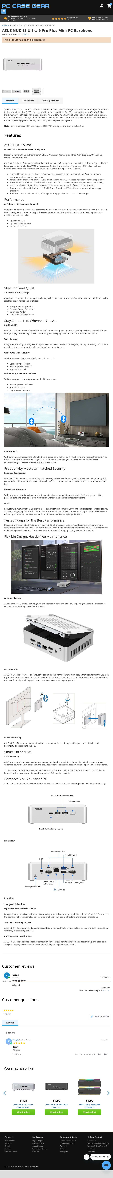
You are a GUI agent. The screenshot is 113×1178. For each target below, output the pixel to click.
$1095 (56, 1100)
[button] (18, 1054)
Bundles (8, 1149)
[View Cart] (108, 5)
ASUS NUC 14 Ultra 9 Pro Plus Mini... (23, 1106)
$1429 (23, 1100)
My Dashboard (38, 1143)
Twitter (62, 1149)
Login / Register (38, 1140)
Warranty (91, 1151)
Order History (37, 1146)
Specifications (28, 100)
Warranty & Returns (50, 100)
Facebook (63, 1146)
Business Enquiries (67, 1143)
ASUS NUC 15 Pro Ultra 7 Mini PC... (57, 1106)
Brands (7, 1146)
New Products (10, 1140)
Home (4, 25)
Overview (10, 100)
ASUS (25, 34)
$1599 (89, 1100)
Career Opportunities (68, 1140)
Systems (8, 1143)
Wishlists (35, 1151)
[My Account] (102, 5)
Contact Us (92, 1140)
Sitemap (91, 1160)
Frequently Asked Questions (98, 1143)
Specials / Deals (11, 1151)
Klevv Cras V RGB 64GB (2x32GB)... (89, 1106)
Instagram (64, 1151)
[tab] (100, 1016)
